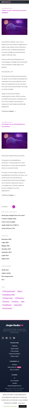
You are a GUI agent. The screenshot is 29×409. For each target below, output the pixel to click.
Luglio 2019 (5, 255)
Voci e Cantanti (14, 380)
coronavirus (15, 301)
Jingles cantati (6, 273)
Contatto (14, 383)
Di (14, 378)
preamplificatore (7, 305)
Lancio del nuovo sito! (8, 228)
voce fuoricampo (7, 308)
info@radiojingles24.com (14, 385)
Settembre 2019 (6, 252)
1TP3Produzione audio (8, 291)
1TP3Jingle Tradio (7, 298)
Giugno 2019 (5, 259)
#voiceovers (5, 301)
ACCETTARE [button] (23, 406)
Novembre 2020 (6, 239)
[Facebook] (6, 338)
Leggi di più (21, 403)
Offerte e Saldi (14, 356)
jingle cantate (18, 305)
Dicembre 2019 (6, 249)
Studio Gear (9, 8)
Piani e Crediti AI (14, 369)
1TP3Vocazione (19, 298)
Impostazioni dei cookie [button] (10, 406)
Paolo (3, 8)
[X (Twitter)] (10, 338)
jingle (22, 301)
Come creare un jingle (8, 222)
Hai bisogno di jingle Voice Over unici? (13, 215)
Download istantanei (14, 353)
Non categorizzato (7, 276)
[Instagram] (2, 338)
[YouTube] (14, 338)
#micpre (19, 291)
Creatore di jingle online (9, 218)
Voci (3, 279)
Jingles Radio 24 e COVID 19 (10, 225)
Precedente (5, 206)
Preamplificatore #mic (8, 294)
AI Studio (14, 364)
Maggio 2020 (5, 246)
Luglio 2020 (5, 242)
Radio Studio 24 (14, 367)
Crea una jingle (15, 351)
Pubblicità (14, 346)
